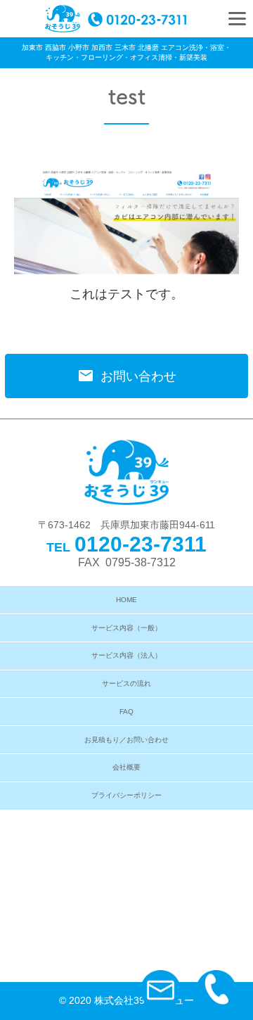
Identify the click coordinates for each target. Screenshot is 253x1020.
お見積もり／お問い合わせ (126, 740)
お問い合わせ (126, 375)
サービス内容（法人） (126, 655)
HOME (126, 600)
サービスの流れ (126, 683)
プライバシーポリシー (126, 795)
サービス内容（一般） (126, 628)
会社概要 (126, 767)
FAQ (126, 711)
